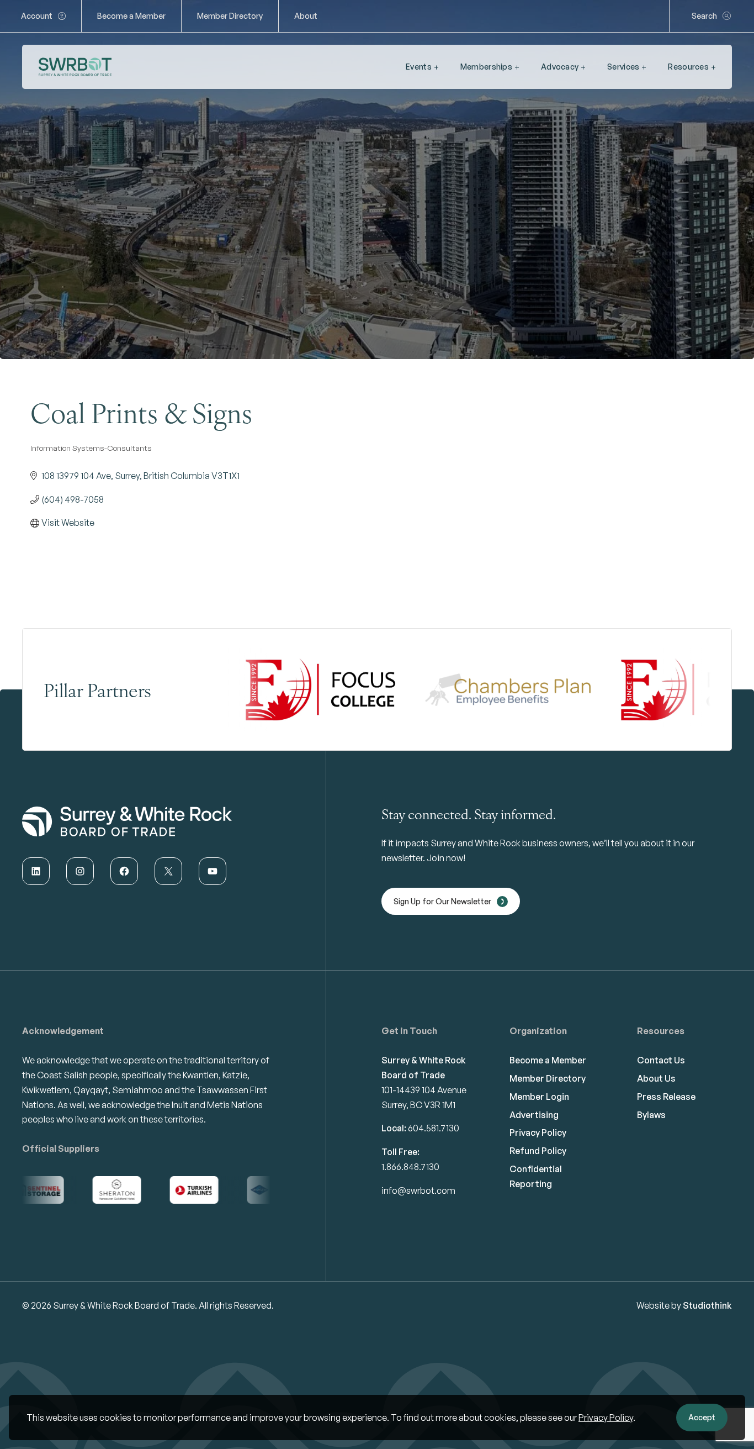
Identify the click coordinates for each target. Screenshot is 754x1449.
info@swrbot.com (418, 1190)
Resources (688, 66)
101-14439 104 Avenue (423, 1089)
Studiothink (707, 1305)
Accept (701, 1417)
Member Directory (230, 15)
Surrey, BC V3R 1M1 (418, 1104)
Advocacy (559, 66)
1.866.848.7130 (410, 1166)
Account (36, 15)
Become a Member (131, 15)
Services (623, 66)
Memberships (486, 66)
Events (419, 66)
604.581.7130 (433, 1128)
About (305, 15)
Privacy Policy (605, 1417)
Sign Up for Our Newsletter (442, 901)
